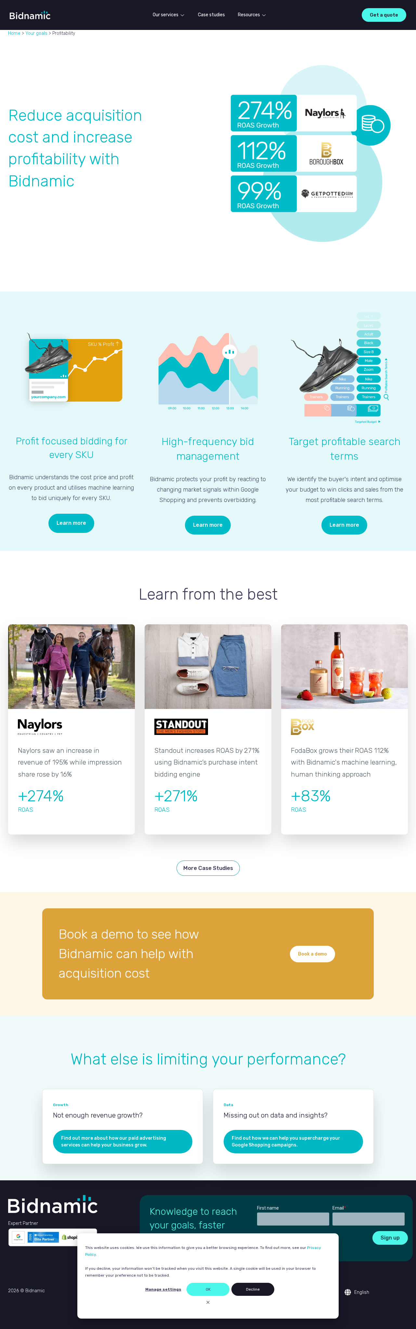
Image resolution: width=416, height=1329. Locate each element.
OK (208, 1289)
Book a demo (312, 954)
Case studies (211, 15)
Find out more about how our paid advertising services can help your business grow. (113, 1141)
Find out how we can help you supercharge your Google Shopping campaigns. (286, 1141)
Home (14, 33)
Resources (249, 15)
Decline (253, 1289)
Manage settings (163, 1289)
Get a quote (384, 15)
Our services (165, 15)
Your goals (36, 33)
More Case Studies (208, 868)
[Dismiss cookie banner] (208, 1303)
